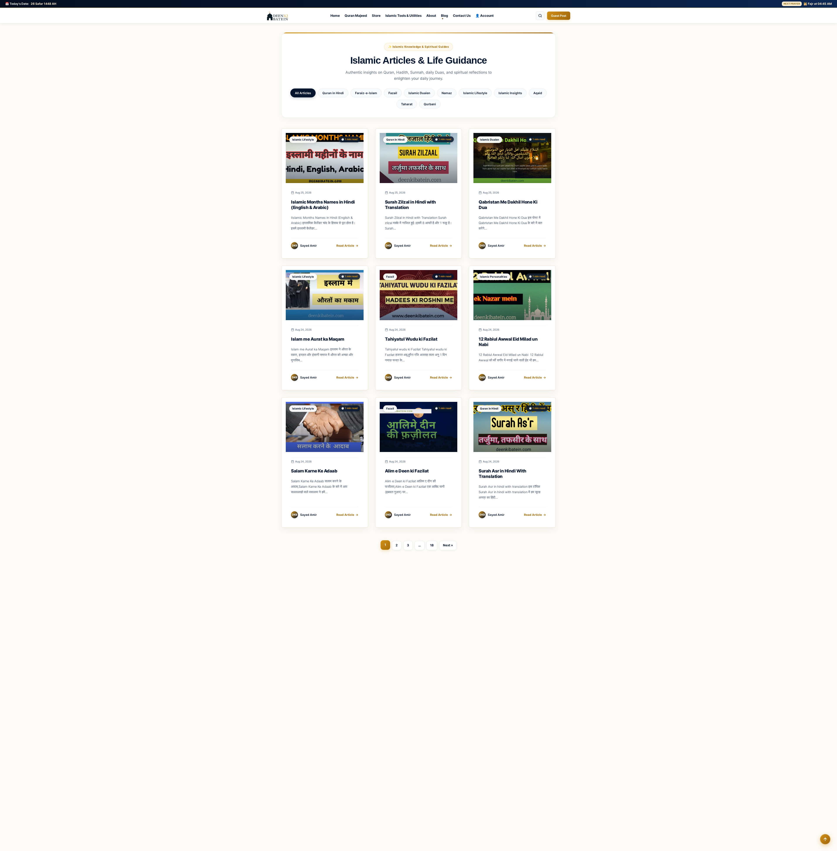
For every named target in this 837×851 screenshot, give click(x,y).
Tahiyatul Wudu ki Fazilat (411, 339)
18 (432, 545)
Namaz (447, 93)
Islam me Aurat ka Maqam (317, 339)
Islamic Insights (510, 93)
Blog (444, 16)
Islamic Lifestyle (475, 93)
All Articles (303, 93)
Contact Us (462, 16)
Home (335, 16)
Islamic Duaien (419, 93)
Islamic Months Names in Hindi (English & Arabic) (323, 204)
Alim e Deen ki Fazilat (407, 471)
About (431, 16)
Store (376, 16)
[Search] (540, 15)
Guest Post (558, 15)
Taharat (406, 104)
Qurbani (430, 104)
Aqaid (537, 93)
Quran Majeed (356, 16)
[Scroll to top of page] (825, 839)
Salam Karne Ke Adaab (314, 471)
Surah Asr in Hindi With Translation (502, 473)
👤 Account (484, 16)
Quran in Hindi (333, 93)
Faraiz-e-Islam (366, 93)
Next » (448, 545)
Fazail (392, 93)
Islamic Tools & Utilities (403, 16)
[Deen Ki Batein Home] (277, 15)
